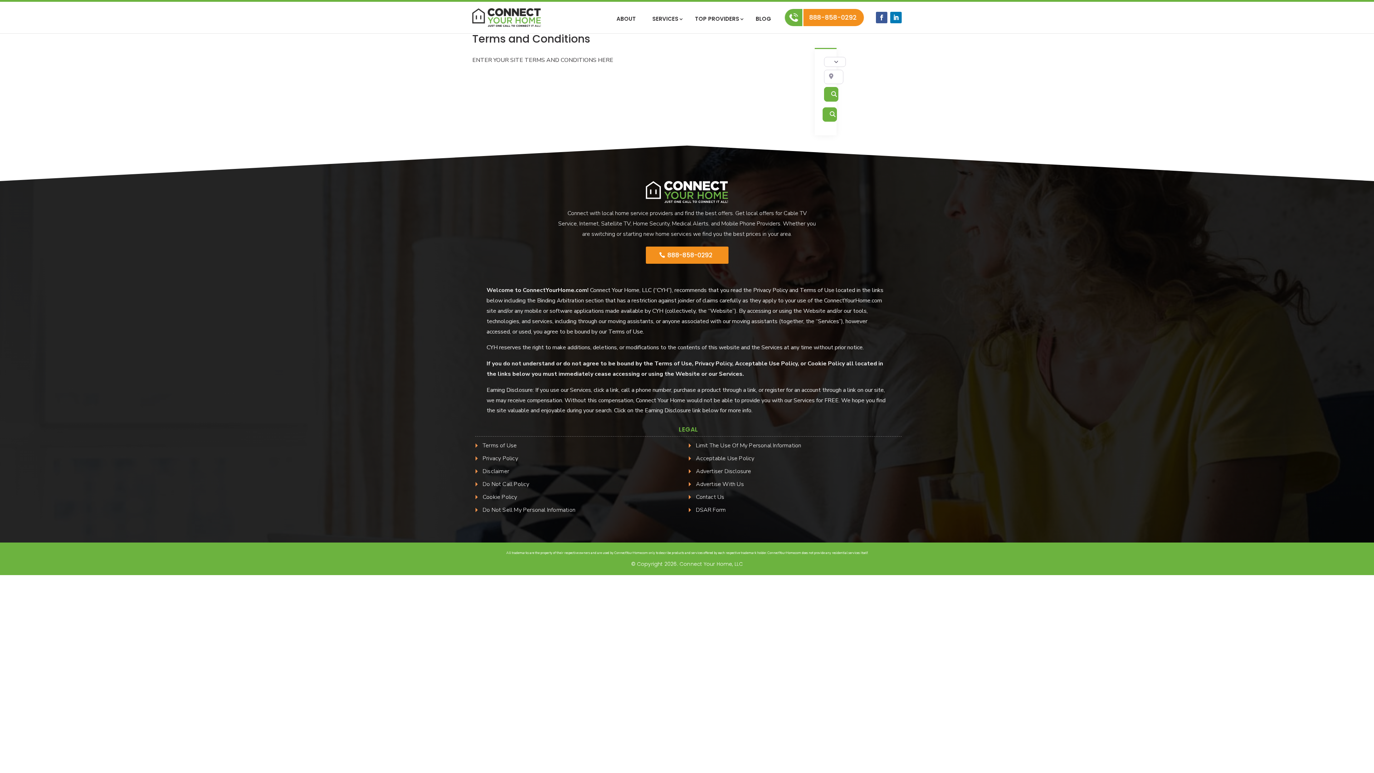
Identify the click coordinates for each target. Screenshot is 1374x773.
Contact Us (710, 497)
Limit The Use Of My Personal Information (749, 445)
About (626, 19)
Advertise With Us (720, 484)
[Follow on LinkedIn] (896, 17)
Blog (763, 19)
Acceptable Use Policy (725, 458)
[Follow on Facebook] (881, 17)
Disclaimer (496, 471)
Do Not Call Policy (506, 484)
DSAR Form (711, 510)
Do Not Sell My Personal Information (529, 510)
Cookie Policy (500, 497)
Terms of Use (500, 445)
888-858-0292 (833, 17)
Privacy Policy (500, 458)
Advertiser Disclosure (723, 471)
